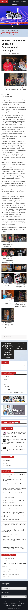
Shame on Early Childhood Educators (12, 508)
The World (6, 386)
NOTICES (5, 463)
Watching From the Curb (8, 497)
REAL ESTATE (7, 465)
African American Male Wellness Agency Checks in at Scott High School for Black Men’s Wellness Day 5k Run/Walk (13, 524)
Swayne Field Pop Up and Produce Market (12, 505)
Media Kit (8, 605)
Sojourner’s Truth (17, 53)
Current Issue (6, 603)
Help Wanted (6, 460)
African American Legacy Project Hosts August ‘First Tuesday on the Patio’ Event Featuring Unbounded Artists (13, 530)
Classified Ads (14, 603)
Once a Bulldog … (7, 543)
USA (5, 384)
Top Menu (14, 4)
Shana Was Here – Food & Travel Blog (13, 392)
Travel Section (6, 377)
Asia (5, 381)
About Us (20, 605)
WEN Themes (18, 608)
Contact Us (14, 605)
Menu (15, 27)
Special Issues (22, 603)
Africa (5, 379)
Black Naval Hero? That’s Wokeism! (11, 519)
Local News (8, 336)
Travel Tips (7, 389)
